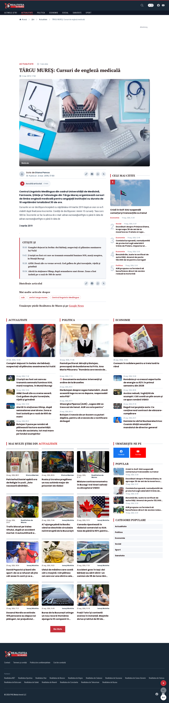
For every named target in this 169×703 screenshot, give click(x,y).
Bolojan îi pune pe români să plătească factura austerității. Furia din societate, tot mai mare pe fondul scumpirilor (35, 429)
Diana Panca (42, 172)
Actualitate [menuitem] (27, 13)
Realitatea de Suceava (113, 678)
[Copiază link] (86, 174)
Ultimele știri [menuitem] (10, 13)
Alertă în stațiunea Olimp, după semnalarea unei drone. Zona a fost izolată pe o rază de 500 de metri (62, 273)
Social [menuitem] (65, 13)
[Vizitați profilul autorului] (22, 174)
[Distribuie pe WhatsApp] (97, 174)
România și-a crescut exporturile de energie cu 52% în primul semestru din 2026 (142, 382)
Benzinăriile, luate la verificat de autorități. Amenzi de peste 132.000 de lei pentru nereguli (132, 257)
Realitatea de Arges (75, 678)
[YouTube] (163, 5)
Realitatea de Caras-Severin (135, 678)
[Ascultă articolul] (163, 683)
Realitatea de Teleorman (90, 682)
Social (118, 224)
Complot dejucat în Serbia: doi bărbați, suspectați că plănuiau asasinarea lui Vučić (64, 249)
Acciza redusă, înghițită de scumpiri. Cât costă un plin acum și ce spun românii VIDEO (143, 396)
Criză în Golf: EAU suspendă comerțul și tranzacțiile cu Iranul (128, 211)
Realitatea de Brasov (57, 678)
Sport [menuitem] (88, 13)
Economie (114, 218)
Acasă (24, 19)
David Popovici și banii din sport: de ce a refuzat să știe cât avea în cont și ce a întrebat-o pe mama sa (22, 574)
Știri (33, 19)
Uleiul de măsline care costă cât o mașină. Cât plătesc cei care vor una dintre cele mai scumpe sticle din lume (57, 574)
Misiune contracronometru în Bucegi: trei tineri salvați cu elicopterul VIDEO (92, 484)
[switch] (151, 5)
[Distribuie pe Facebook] (92, 174)
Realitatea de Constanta (69, 682)
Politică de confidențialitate (40, 663)
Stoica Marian (32, 475)
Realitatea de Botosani (12, 682)
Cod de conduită (59, 663)
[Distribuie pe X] (103, 174)
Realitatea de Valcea (156, 678)
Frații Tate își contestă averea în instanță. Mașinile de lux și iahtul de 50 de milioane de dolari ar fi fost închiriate (92, 619)
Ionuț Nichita (68, 520)
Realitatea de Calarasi (94, 678)
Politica (119, 265)
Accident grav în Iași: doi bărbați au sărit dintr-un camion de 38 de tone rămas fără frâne (93, 574)
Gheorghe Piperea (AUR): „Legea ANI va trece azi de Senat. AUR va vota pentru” (82, 405)
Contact (7, 663)
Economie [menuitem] (53, 13)
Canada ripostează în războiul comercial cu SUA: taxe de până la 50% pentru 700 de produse (92, 529)
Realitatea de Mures (97, 476)
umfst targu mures (38, 297)
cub (23, 297)
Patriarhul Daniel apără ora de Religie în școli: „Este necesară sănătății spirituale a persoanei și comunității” (21, 486)
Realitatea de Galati (31, 682)
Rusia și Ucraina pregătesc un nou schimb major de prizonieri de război (57, 482)
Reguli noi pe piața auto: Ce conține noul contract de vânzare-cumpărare (142, 410)
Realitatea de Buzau (109, 682)
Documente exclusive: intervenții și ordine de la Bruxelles (81, 381)
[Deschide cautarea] (142, 5)
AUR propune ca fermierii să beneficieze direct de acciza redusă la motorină (130, 271)
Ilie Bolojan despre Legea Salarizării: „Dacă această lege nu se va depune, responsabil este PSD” (84, 393)
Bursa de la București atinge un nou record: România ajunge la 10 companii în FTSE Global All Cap (58, 617)
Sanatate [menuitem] (77, 13)
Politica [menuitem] (41, 13)
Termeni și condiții (20, 663)
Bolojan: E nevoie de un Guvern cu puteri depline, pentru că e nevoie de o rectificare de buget (83, 418)
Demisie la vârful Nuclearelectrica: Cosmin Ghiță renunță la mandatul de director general (142, 424)
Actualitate (43, 19)
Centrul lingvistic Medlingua (65, 297)
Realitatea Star (41, 678)
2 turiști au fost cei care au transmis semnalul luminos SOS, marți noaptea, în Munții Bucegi (65, 257)
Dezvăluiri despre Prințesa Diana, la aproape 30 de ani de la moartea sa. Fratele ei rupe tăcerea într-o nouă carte (132, 230)
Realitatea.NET (9, 678)
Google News (76, 305)
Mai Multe (57, 629)
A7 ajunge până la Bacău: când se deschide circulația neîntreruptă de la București (58, 527)
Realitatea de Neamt (49, 682)
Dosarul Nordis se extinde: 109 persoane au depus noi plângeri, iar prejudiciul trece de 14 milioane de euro (21, 617)
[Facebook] (158, 5)
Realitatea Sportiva (25, 678)
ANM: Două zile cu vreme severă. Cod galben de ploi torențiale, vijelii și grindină (64, 265)
